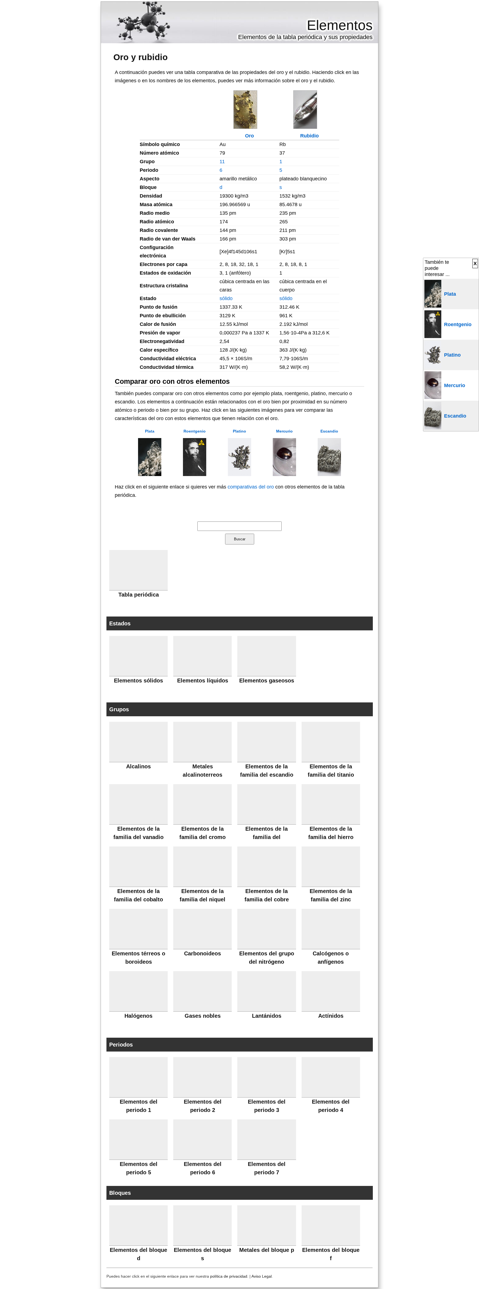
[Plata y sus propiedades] (149, 474)
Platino (239, 431)
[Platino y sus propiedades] (239, 474)
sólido (226, 298)
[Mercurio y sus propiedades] (284, 474)
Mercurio (284, 431)
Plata (149, 431)
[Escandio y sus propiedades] (329, 474)
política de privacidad (228, 1276)
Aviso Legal (261, 1276)
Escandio (329, 431)
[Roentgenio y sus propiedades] (194, 474)
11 (222, 161)
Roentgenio (195, 431)
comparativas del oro (251, 487)
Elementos (340, 25)
